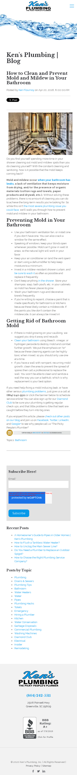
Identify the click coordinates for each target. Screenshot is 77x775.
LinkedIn (64, 420)
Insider (18, 644)
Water (18, 596)
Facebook (43, 420)
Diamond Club (23, 637)
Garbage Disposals (25, 625)
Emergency (21, 610)
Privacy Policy (33, 765)
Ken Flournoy (26, 90)
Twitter (53, 420)
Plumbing (20, 577)
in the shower (46, 280)
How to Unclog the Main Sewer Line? (35, 546)
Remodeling (21, 648)
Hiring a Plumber (24, 614)
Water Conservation (25, 622)
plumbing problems (34, 391)
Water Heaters (22, 592)
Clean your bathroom (26, 340)
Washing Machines (25, 633)
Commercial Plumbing (27, 629)
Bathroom (21, 440)
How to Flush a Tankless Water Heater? (37, 542)
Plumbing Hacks (24, 603)
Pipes (17, 599)
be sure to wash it (24, 273)
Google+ (16, 423)
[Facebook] (33, 771)
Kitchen (18, 618)
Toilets (18, 607)
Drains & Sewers (24, 581)
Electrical (19, 640)
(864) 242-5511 (38, 695)
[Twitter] (38, 771)
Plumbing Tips (23, 584)
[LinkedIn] (44, 771)
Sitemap (46, 765)
